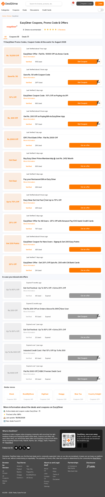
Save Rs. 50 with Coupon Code (36, 75)
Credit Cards (46, 10)
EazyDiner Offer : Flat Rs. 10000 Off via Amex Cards (46, 54)
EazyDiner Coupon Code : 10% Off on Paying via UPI (45, 95)
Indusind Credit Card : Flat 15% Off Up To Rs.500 (44, 350)
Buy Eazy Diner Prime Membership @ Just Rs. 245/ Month (48, 158)
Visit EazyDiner (12, 30)
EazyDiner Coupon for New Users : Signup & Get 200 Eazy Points (51, 242)
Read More (9, 442)
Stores (9, 16)
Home (4, 16)
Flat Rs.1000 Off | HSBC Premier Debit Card (42, 371)
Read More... (97, 458)
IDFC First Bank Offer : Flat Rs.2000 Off (40, 138)
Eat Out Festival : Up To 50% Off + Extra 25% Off (44, 288)
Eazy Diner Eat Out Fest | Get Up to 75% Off (42, 200)
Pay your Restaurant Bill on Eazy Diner (39, 179)
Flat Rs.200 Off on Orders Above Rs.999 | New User (46, 309)
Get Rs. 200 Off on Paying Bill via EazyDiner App (44, 116)
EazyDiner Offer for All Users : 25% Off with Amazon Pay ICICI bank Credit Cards (58, 221)
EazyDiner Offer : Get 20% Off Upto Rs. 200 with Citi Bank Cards (51, 262)
